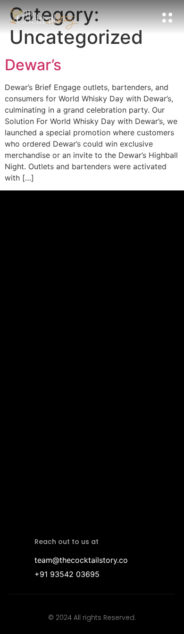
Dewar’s (33, 65)
